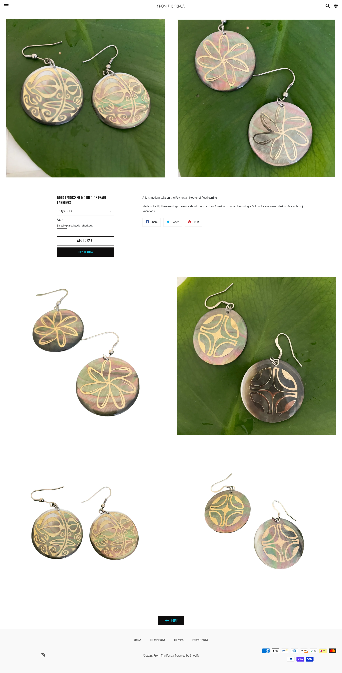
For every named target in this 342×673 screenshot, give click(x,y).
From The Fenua (164, 655)
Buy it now (85, 252)
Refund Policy (157, 639)
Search (138, 639)
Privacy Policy (200, 639)
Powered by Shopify (187, 655)
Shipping (62, 226)
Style (63, 211)
